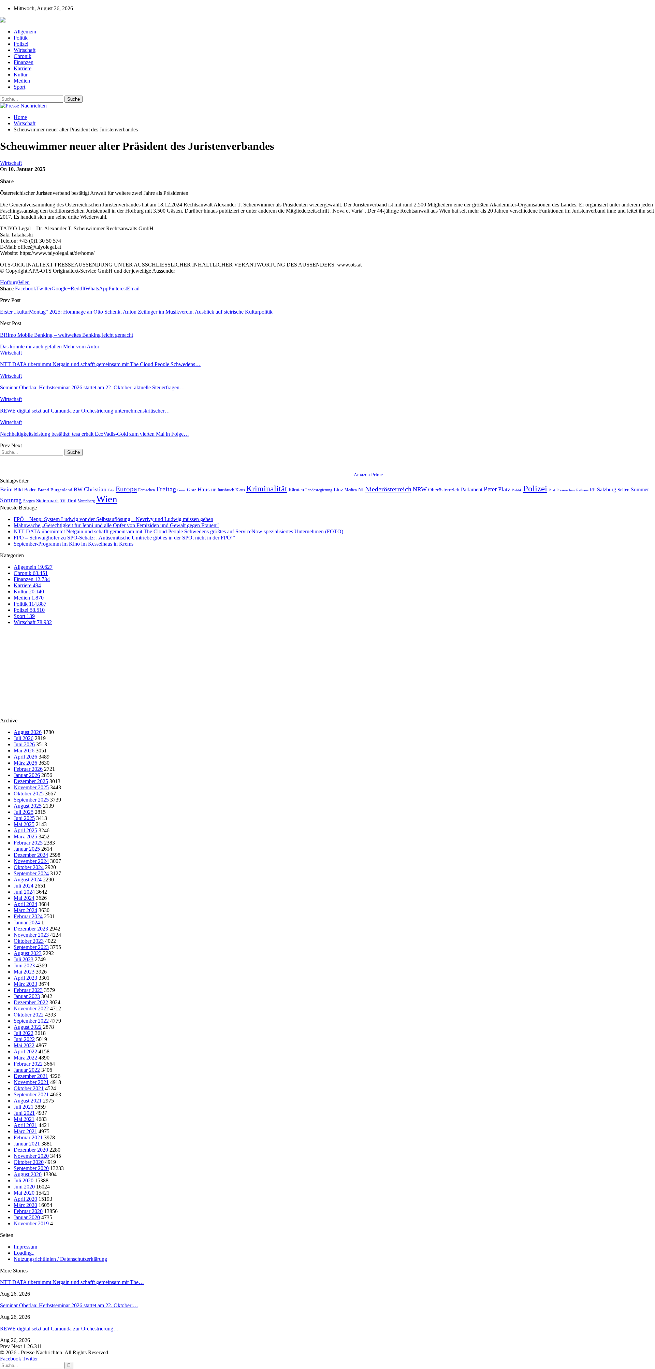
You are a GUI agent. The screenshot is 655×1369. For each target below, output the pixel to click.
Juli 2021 (23, 1107)
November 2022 (31, 1008)
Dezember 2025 (31, 781)
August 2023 (28, 953)
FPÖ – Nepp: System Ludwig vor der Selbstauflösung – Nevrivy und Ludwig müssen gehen (113, 519)
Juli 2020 (23, 1180)
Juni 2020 (24, 1187)
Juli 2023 (23, 959)
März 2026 (25, 763)
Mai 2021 (24, 1119)
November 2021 (31, 1082)
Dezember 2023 (31, 929)
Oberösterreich (444, 489)
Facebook (10, 1358)
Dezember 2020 (31, 1150)
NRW (420, 489)
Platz (504, 489)
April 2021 (25, 1125)
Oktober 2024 (29, 867)
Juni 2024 (24, 892)
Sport (19, 87)
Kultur (21, 74)
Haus (204, 489)
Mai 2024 (24, 898)
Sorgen (29, 501)
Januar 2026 (27, 775)
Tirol (71, 500)
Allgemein (25, 31)
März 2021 (25, 1131)
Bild (18, 489)
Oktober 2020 (29, 1162)
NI (361, 489)
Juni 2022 (24, 1039)
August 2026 (28, 732)
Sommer (640, 489)
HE (213, 490)
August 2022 (28, 1027)
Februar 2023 (28, 990)
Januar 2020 (27, 1217)
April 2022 (25, 1051)
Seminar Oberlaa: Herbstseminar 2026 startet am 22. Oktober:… (69, 1305)
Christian (95, 489)
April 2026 (25, 757)
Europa (126, 489)
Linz (338, 489)
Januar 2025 (27, 849)
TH (63, 501)
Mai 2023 (24, 972)
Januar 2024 (27, 922)
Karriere (22, 68)
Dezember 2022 (31, 1002)
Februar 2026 (28, 769)
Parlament (471, 489)
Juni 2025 (24, 818)
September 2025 (31, 800)
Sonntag (11, 500)
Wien (24, 282)
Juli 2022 (23, 1033)
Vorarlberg (86, 501)
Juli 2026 (23, 738)
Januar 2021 (27, 1144)
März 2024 (25, 910)
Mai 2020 (24, 1193)
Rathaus (582, 490)
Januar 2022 (27, 1070)
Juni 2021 (24, 1113)
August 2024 (28, 879)
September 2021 (31, 1094)
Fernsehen (146, 490)
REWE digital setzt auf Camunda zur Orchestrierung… (59, 1328)
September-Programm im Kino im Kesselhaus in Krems (73, 544)
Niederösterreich (388, 489)
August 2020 (28, 1174)
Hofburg (9, 282)
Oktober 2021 (29, 1088)
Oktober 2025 (29, 793)
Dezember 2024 (31, 855)
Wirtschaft (24, 50)
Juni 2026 (24, 744)
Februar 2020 (28, 1211)
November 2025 (31, 787)
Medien (22, 81)
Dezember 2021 (31, 1076)
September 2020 (31, 1168)
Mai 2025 (24, 824)
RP (593, 489)
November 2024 (31, 861)
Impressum (25, 1247)
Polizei (21, 44)
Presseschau (565, 490)
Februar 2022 (28, 1064)
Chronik (22, 56)
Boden (30, 489)
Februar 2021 (28, 1137)
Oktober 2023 (29, 941)
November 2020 (31, 1156)
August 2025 (28, 806)
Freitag (166, 489)
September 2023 (31, 947)
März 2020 (25, 1205)
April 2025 (25, 830)
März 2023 (25, 984)
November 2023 (31, 935)
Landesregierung (318, 490)
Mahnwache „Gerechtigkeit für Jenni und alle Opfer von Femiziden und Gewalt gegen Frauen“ (116, 525)
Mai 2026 (24, 750)
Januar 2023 (27, 996)
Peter (490, 489)
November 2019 (31, 1223)
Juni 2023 (24, 965)
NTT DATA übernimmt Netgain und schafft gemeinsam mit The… (72, 1282)
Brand (43, 489)
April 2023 (25, 978)
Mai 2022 (24, 1045)
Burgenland (61, 489)
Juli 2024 (23, 886)
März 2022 (25, 1058)
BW (78, 489)
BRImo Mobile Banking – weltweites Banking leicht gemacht (66, 335)
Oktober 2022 (29, 1015)
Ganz (181, 490)
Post (552, 490)
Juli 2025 (23, 812)
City (111, 490)
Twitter (30, 1358)
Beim (6, 489)
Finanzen (23, 62)
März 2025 (25, 836)
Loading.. (24, 1253)
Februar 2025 (28, 843)
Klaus (240, 490)
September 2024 (31, 873)
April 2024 (25, 904)
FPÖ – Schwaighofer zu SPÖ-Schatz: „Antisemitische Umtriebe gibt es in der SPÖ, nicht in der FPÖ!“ (124, 538)
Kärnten (296, 489)
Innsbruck (226, 490)
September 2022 (31, 1021)
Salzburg (606, 489)
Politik (21, 38)
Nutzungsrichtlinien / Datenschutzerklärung (60, 1259)
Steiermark (47, 500)
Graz (191, 489)
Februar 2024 (28, 916)
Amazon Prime (368, 474)
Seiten (623, 489)
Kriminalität (266, 488)
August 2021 (28, 1101)
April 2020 (25, 1199)
